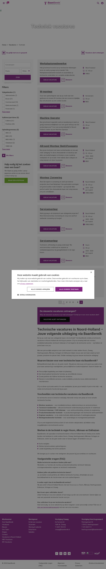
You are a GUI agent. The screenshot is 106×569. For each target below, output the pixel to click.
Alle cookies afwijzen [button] (40, 289)
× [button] (91, 272)
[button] (26, 295)
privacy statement (26, 284)
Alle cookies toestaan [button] (68, 289)
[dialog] (53, 284)
